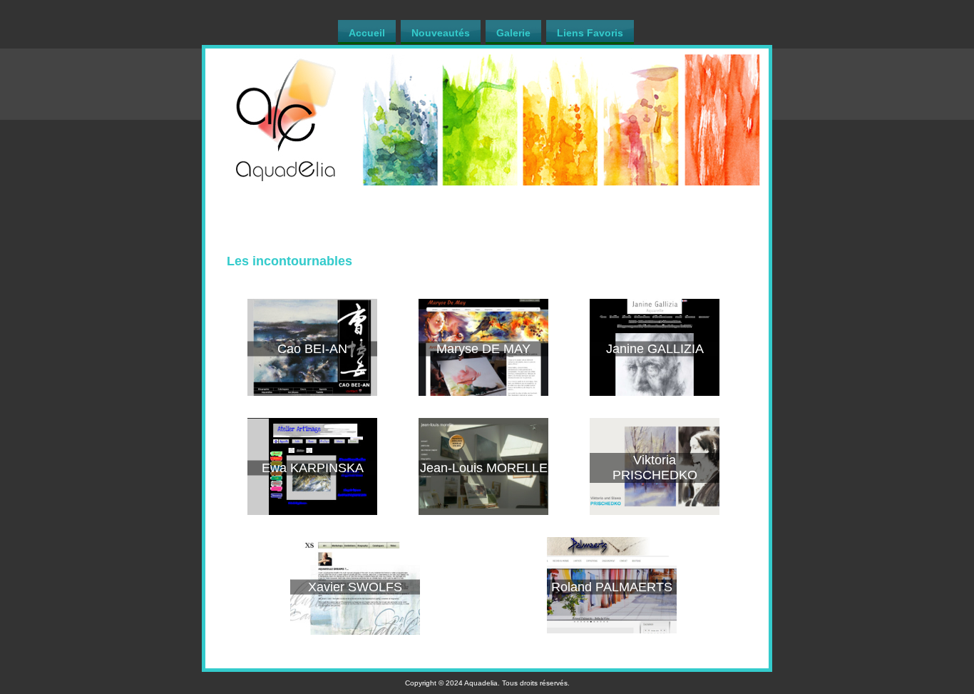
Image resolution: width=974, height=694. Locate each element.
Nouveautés (440, 33)
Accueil (367, 33)
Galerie (513, 33)
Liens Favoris (590, 33)
